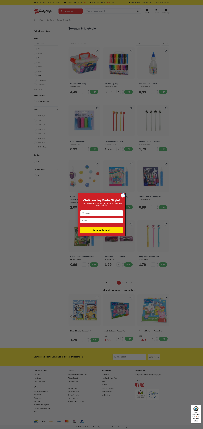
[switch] (196, 421)
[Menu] (199, 406)
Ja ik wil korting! (101, 230)
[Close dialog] (123, 195)
